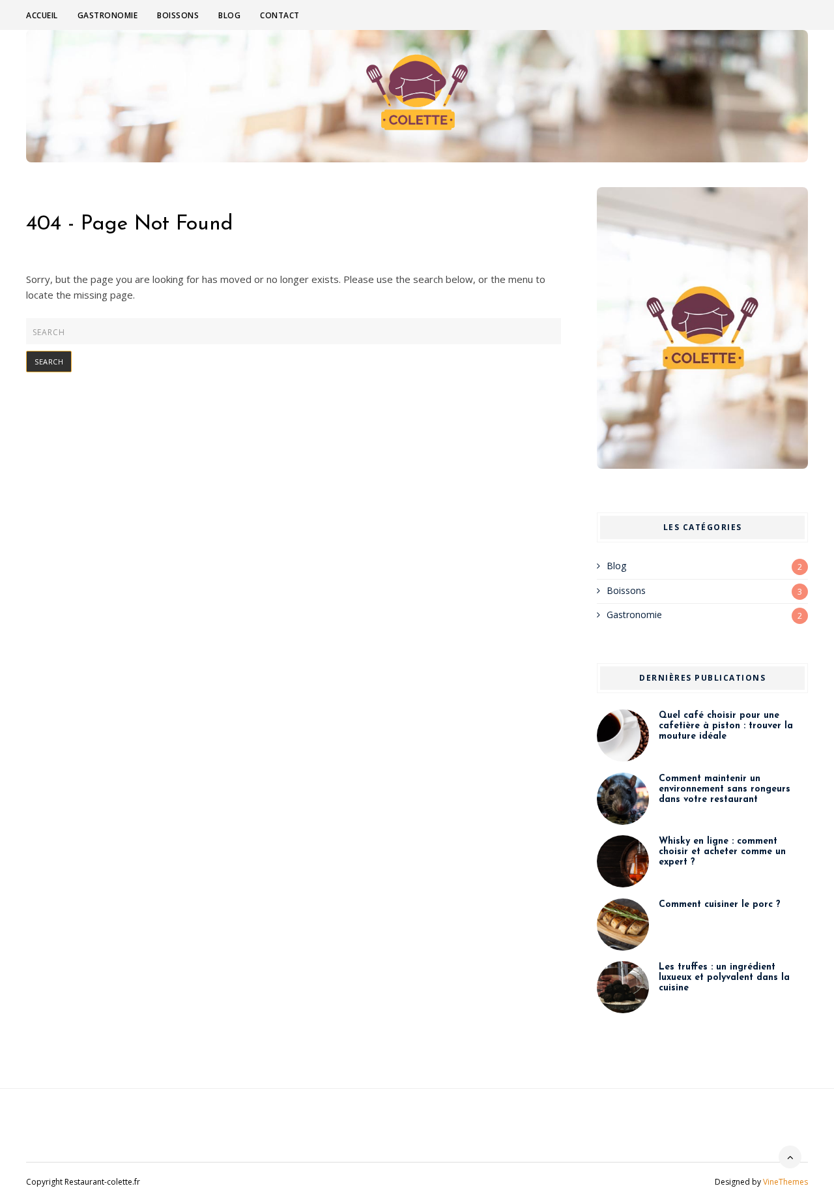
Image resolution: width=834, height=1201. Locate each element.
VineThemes (785, 1181)
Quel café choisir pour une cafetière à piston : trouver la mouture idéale (726, 726)
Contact (280, 15)
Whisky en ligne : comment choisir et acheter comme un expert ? (722, 852)
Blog (229, 15)
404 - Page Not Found (129, 224)
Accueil (42, 15)
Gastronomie (108, 15)
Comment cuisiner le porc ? (720, 905)
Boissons (178, 15)
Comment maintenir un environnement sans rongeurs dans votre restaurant (724, 789)
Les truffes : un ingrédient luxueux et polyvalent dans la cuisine (724, 977)
